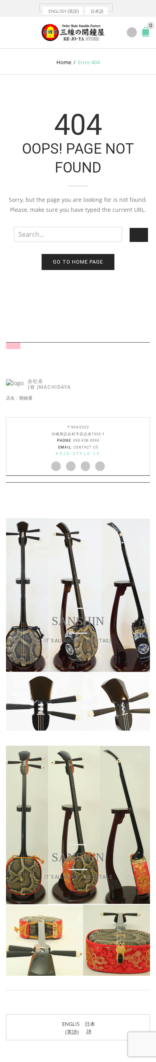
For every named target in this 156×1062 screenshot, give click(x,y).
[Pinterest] (85, 466)
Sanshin (78, 620)
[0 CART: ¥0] (147, 35)
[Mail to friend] (100, 466)
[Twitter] (56, 466)
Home (63, 62)
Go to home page (78, 262)
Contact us (86, 447)
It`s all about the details (78, 641)
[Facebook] (71, 466)
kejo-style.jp (78, 454)
